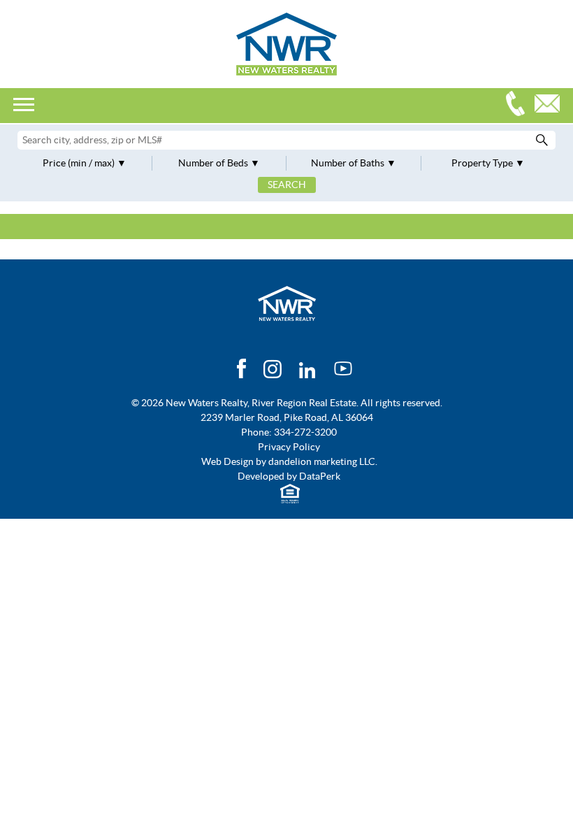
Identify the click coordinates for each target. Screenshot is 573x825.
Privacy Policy (289, 446)
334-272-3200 (518, 105)
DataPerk (319, 476)
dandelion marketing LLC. (322, 461)
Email (551, 105)
